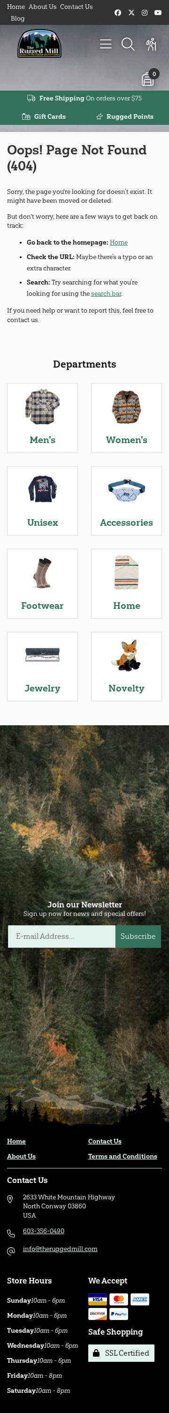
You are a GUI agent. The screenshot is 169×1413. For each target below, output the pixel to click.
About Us (43, 7)
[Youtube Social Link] (158, 13)
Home (16, 7)
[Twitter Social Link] (131, 13)
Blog (18, 19)
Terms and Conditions (122, 1156)
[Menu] (105, 44)
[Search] (128, 44)
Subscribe (138, 936)
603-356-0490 (43, 1231)
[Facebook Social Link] (118, 13)
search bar (106, 294)
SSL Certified (125, 1353)
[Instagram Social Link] (144, 13)
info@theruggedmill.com (60, 1249)
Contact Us (76, 7)
